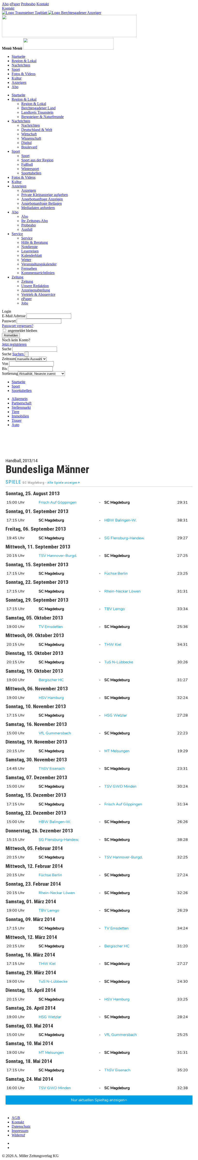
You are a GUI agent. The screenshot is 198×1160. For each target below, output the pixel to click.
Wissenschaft (31, 138)
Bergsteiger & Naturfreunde (42, 117)
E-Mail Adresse (14, 316)
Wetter (26, 260)
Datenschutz (21, 1126)
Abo (5, 4)
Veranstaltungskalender (39, 264)
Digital (26, 143)
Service (17, 234)
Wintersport (30, 169)
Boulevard (29, 147)
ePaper (15, 4)
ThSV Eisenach (52, 768)
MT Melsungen (116, 751)
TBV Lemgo (114, 609)
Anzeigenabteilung (35, 290)
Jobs (24, 303)
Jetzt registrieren (14, 344)
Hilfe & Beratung (34, 242)
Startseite (18, 56)
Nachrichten (21, 65)
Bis (4, 369)
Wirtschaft (29, 134)
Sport (16, 69)
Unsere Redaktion (35, 286)
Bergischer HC (51, 680)
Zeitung (17, 277)
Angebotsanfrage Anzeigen (42, 199)
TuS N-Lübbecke (118, 662)
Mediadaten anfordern (38, 208)
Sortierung (10, 373)
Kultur (16, 78)
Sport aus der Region (37, 160)
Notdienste (29, 247)
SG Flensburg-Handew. (124, 538)
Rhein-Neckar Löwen (122, 591)
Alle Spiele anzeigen (62, 482)
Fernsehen (29, 268)
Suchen (18, 354)
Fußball (27, 164)
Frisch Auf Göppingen (57, 502)
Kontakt (42, 4)
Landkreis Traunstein (37, 112)
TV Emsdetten (51, 626)
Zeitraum (9, 359)
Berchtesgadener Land (38, 108)
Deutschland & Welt (36, 130)
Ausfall (26, 229)
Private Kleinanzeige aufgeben (44, 195)
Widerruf (18, 1135)
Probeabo (28, 4)
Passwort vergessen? (17, 326)
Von (5, 364)
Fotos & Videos (23, 74)
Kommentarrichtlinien (38, 273)
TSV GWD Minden (120, 786)
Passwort (9, 321)
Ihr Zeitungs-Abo (34, 221)
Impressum (20, 1131)
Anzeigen (19, 82)
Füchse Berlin (116, 573)
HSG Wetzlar (115, 715)
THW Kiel (112, 644)
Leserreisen (30, 251)
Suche (6, 349)
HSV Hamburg (51, 697)
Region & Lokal (24, 61)
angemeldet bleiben (22, 331)
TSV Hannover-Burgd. (58, 555)
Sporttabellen (31, 173)
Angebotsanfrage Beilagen (41, 203)
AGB (16, 1118)
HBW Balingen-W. (120, 520)
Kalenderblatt (31, 255)
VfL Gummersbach (55, 733)
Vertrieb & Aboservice (38, 294)
